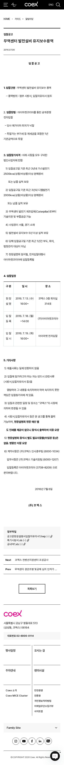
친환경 (37, 695)
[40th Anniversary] (14, 4)
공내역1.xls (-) (15, 544)
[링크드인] (40, 741)
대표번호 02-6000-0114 (20, 636)
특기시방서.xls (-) (16, 540)
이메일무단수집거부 (43, 706)
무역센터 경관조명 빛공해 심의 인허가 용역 (37, 569)
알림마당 (29, 19)
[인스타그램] (16, 741)
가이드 (18, 19)
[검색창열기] (58, 5)
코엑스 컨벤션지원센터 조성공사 (31, 559)
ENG (51, 4)
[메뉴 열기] (6, 5)
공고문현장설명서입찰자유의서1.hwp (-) (28, 536)
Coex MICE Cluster (17, 695)
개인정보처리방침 (42, 700)
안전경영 (38, 690)
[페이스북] (32, 741)
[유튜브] (24, 741)
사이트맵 (38, 711)
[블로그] (48, 741)
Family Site (14, 727)
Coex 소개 (11, 690)
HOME (7, 19)
